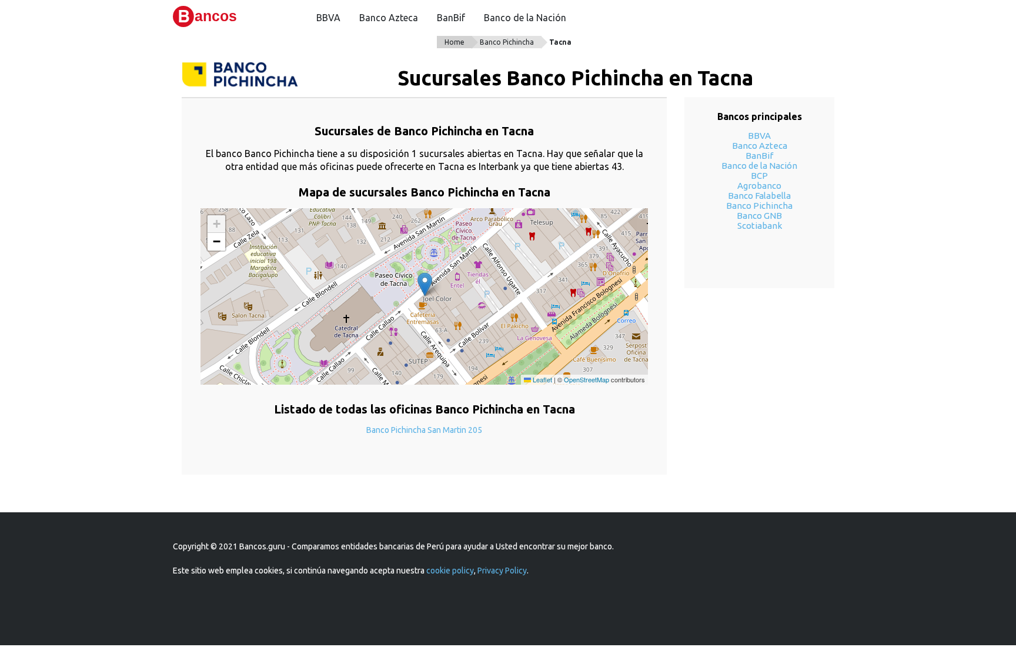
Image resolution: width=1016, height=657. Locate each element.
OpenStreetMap (586, 379)
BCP (759, 176)
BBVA (328, 17)
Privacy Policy (502, 570)
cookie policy (450, 570)
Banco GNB (759, 216)
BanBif (451, 17)
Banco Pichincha (507, 42)
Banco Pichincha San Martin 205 (424, 430)
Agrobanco (759, 186)
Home (454, 42)
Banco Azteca (388, 17)
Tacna (560, 42)
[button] (424, 284)
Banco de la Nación (525, 17)
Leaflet (541, 379)
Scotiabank (759, 226)
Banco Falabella (759, 196)
